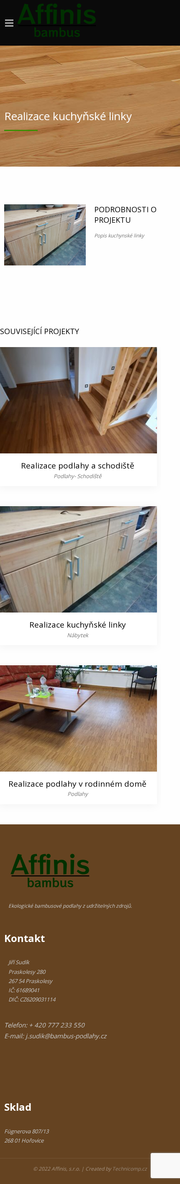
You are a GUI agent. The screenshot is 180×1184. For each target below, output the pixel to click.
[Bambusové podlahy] (57, 19)
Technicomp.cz (129, 1168)
